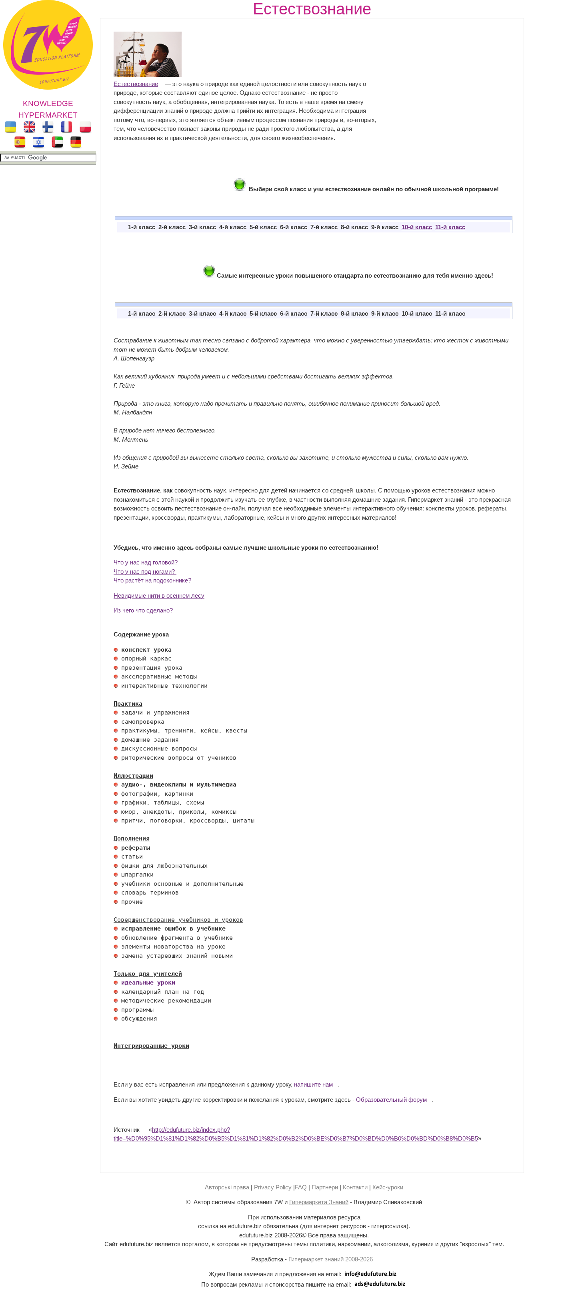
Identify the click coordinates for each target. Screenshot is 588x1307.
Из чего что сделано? (143, 610)
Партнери (325, 1187)
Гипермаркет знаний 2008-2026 (330, 1259)
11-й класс (450, 227)
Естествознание (136, 83)
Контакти (355, 1187)
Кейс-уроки (387, 1187)
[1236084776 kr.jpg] (116, 649)
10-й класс (417, 227)
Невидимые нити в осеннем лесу (159, 595)
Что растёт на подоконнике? (152, 580)
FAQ (301, 1187)
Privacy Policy (273, 1187)
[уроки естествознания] (148, 74)
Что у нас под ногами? (145, 571)
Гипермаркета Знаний (318, 1202)
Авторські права (227, 1187)
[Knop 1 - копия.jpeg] (240, 189)
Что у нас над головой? (146, 562)
